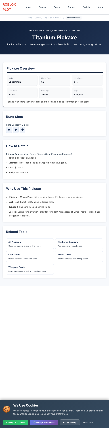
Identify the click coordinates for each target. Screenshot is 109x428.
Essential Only (69, 422)
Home (28, 7)
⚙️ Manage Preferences (44, 422)
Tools (57, 7)
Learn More (88, 422)
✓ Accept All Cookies (15, 422)
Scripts (86, 7)
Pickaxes (58, 18)
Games (42, 7)
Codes (71, 7)
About (101, 7)
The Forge (48, 18)
